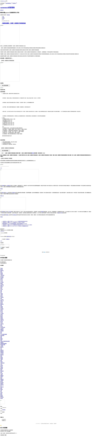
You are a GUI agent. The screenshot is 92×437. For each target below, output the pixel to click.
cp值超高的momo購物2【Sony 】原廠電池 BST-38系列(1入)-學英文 (13, 222)
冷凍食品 (1, 297)
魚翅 (1, 298)
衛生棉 (3, 214)
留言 (10, 236)
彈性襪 (1, 368)
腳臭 (1, 271)
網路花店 (1, 350)
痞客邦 (8, 236)
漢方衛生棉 (14, 214)
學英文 (1, 216)
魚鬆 (1, 195)
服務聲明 (55, 423)
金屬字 (1, 361)
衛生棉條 (1, 382)
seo (0, 385)
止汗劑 (1, 281)
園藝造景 (1, 329)
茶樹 (1, 390)
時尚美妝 (3, 409)
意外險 (1, 326)
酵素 (1, 340)
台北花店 (1, 353)
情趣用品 (1, 375)
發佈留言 (2, 248)
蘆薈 (1, 388)
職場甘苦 (7, 239)
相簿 (3, 16)
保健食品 (1, 319)
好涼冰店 (1, 276)
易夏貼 (1, 278)
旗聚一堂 (1, 285)
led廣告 (1, 365)
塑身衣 (1, 188)
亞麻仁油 (1, 320)
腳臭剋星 (8, 185)
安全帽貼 (1, 277)
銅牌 (1, 360)
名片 (3, 19)
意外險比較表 (2, 327)
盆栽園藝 (1, 330)
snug (6, 185)
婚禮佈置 (1, 351)
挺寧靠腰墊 (2, 335)
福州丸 (1, 296)
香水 (1, 391)
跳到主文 (1, 10)
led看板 (1, 367)
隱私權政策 (51, 423)
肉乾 (1, 291)
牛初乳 (1, 322)
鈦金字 (1, 366)
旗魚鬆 (42, 211)
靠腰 (1, 336)
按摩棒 (1, 376)
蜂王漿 (1, 321)
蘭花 (1, 333)
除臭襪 (3, 185)
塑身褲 (1, 396)
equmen (7, 192)
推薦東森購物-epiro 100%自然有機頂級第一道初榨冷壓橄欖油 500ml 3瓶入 (14, 223)
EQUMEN (2, 397)
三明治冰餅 (2, 275)
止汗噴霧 (1, 282)
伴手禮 (61, 212)
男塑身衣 (13, 192)
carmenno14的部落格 (7, 7)
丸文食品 (9, 211)
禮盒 (58, 212)
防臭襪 (1, 274)
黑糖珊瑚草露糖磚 (3, 343)
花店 (1, 349)
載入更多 (2, 242)
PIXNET (39, 423)
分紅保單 (1, 328)
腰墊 (1, 337)
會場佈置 (1, 352)
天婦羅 (1, 293)
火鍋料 (1, 374)
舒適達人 (7, 214)
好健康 (1, 318)
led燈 (1, 364)
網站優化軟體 (2, 344)
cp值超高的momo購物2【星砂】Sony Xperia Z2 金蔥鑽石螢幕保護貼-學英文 (15, 221)
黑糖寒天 (1, 342)
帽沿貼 (1, 269)
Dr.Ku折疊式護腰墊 (3, 334)
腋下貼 (1, 311)
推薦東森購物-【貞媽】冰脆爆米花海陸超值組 (14, 23)
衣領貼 (1, 268)
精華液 (1, 389)
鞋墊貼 (1, 283)
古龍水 (1, 392)
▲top (1, 240)
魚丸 (1, 292)
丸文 (3, 195)
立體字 (1, 359)
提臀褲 (1, 398)
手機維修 (1, 380)
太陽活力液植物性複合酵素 (5, 341)
